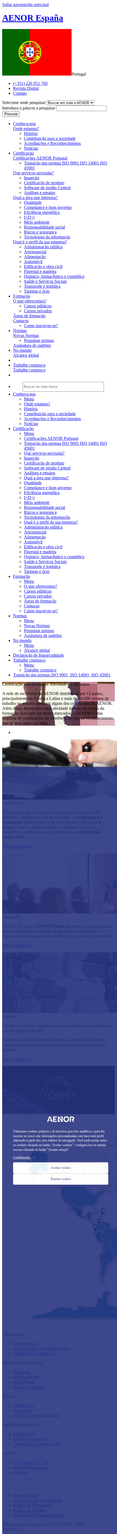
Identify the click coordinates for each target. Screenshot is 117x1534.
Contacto (21, 320)
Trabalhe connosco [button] (29, 365)
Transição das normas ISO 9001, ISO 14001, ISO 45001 (61, 675)
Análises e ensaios (39, 192)
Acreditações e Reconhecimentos (52, 143)
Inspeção (31, 177)
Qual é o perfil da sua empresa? (40, 242)
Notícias (31, 148)
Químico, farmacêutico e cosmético (54, 276)
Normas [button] (20, 330)
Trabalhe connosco (29, 370)
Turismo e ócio (37, 291)
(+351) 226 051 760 (30, 83)
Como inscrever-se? (41, 325)
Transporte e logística (42, 286)
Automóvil (33, 261)
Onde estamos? (26, 128)
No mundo (22, 640)
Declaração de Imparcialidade (38, 655)
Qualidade (33, 202)
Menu (29, 399)
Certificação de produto (44, 182)
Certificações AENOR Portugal (40, 158)
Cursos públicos (37, 306)
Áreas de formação (29, 315)
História (31, 133)
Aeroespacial (35, 251)
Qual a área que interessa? (35, 197)
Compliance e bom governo (48, 207)
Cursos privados (38, 310)
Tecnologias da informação (47, 237)
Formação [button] (21, 296)
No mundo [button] (22, 350)
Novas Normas (26, 335)
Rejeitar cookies (61, 1179)
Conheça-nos (24, 394)
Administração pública (43, 246)
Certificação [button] (23, 153)
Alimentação (35, 256)
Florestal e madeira (40, 271)
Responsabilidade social (44, 227)
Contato (20, 93)
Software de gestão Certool (47, 187)
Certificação (23, 428)
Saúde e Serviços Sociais (45, 281)
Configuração (24, 1157)
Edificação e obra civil (43, 266)
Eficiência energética (42, 212)
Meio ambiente (37, 222)
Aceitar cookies (61, 1168)
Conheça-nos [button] (24, 123)
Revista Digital (26, 88)
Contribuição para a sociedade (50, 138)
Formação (21, 576)
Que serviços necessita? (33, 173)
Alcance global (26, 355)
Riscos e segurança (40, 232)
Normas (20, 615)
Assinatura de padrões (32, 345)
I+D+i (29, 217)
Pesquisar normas (39, 340)
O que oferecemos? (29, 301)
